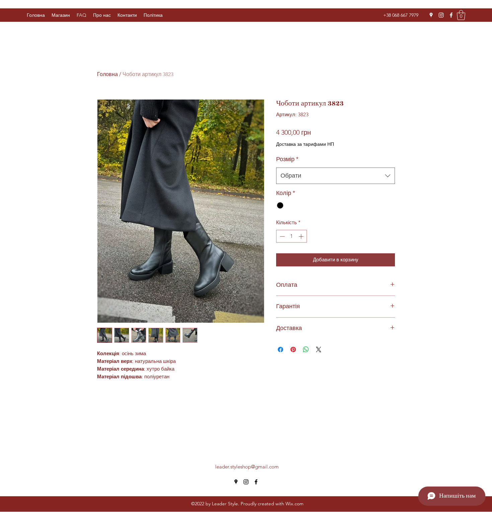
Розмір (287, 159)
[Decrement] (281, 236)
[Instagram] (441, 15)
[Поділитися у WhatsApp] (306, 349)
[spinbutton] (291, 236)
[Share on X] (319, 349)
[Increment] (301, 236)
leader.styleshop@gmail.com (247, 466)
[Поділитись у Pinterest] (293, 349)
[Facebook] (451, 15)
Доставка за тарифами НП (305, 144)
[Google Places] (431, 15)
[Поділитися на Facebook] (280, 349)
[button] (153, 15)
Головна (107, 74)
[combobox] (335, 176)
